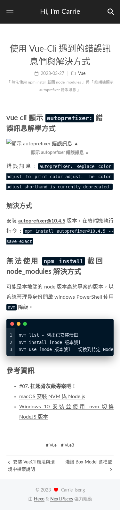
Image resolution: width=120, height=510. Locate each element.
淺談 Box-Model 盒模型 (88, 462)
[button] (10, 12)
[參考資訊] (110, 370)
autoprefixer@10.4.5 (41, 220)
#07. (47, 386)
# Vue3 (67, 445)
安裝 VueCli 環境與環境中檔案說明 (31, 465)
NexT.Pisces (61, 499)
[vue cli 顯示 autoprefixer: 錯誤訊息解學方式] (110, 118)
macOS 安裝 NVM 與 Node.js (52, 396)
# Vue (51, 445)
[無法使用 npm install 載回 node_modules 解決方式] (110, 261)
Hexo (39, 499)
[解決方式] (110, 205)
